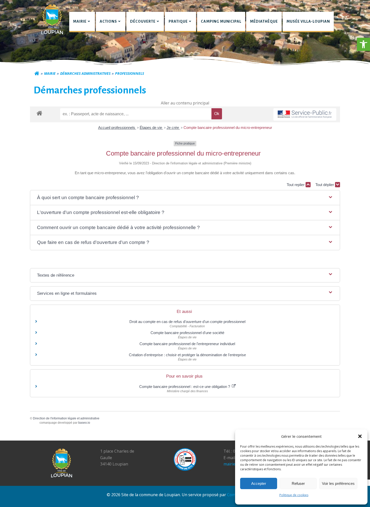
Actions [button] (108, 21)
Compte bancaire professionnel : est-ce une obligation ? (185, 386)
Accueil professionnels (117, 127)
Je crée (173, 127)
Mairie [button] (80, 21)
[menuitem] (82, 22)
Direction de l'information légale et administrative (66, 418)
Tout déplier (325, 185)
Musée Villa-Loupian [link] (308, 21)
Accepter (258, 483)
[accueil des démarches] (39, 113)
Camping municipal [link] (221, 21)
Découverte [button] (143, 21)
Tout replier (296, 185)
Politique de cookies (293, 495)
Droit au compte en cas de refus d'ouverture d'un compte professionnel (187, 321)
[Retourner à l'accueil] (37, 73)
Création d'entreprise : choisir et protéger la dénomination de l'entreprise (187, 355)
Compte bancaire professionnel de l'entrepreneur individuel (187, 344)
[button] (363, 44)
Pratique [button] (178, 21)
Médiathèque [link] (264, 21)
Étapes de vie (151, 127)
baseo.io (84, 422)
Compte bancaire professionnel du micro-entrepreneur (227, 127)
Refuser (298, 483)
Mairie (50, 73)
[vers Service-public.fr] (304, 114)
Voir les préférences (338, 483)
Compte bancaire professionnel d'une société (187, 333)
